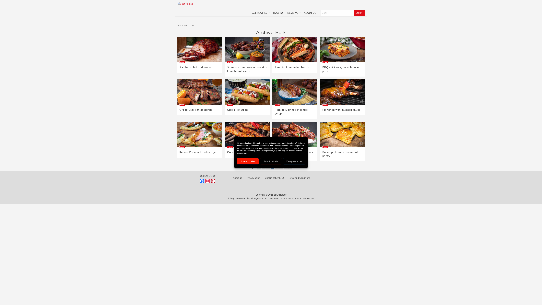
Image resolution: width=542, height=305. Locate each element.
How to (278, 13)
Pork (192, 25)
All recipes (260, 13)
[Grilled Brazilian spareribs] (199, 93)
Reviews (292, 13)
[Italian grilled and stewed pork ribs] (294, 135)
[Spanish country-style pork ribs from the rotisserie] (247, 50)
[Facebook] (202, 181)
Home (179, 25)
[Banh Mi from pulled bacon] (294, 50)
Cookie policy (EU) (274, 178)
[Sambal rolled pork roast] (199, 50)
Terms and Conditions (299, 178)
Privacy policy (253, 178)
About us (310, 13)
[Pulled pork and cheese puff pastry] (342, 135)
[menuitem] (260, 13)
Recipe (186, 25)
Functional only (271, 161)
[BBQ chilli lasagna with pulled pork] (342, 50)
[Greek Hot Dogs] (247, 93)
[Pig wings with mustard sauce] (342, 93)
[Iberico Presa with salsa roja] (199, 135)
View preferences (294, 161)
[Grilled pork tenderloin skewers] (247, 135)
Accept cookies (248, 161)
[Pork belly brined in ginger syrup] (294, 93)
